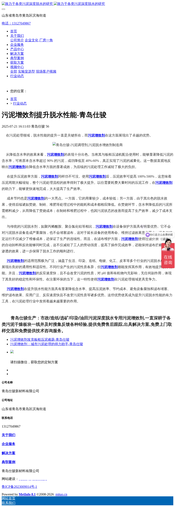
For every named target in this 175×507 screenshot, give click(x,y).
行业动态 (20, 103)
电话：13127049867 (16, 23)
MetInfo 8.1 (27, 494)
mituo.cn (61, 494)
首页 (13, 31)
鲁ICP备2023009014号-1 (19, 486)
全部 (13, 71)
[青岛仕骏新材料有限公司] (87, 4)
